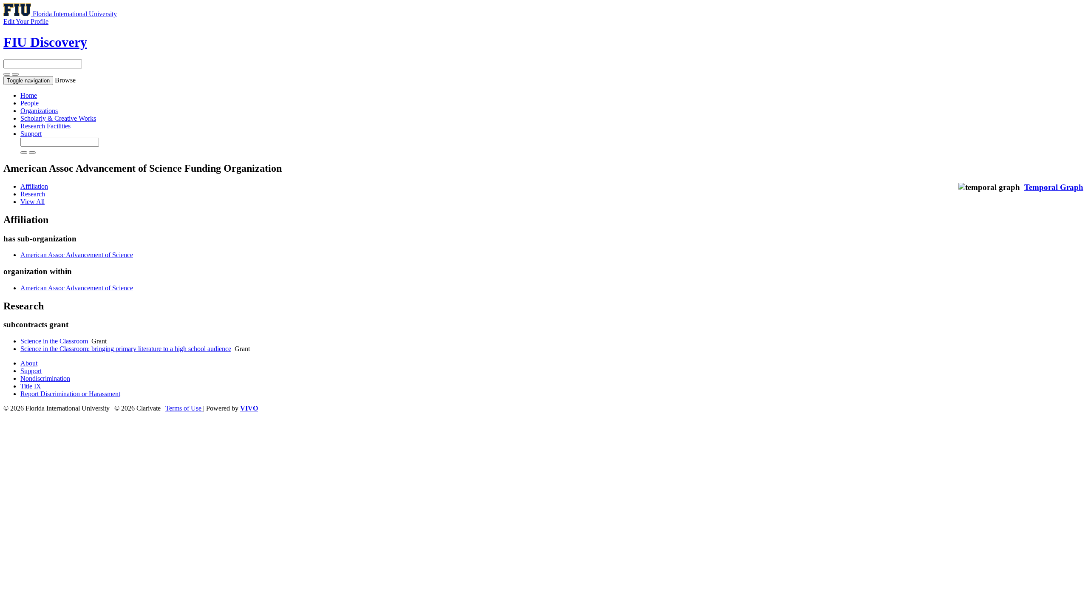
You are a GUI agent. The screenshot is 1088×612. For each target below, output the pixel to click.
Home (28, 95)
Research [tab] (32, 194)
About (28, 363)
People (29, 103)
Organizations (39, 110)
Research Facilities (45, 126)
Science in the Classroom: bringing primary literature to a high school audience (125, 348)
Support (31, 133)
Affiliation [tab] (34, 186)
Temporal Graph (1053, 187)
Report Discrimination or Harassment (70, 393)
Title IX (30, 386)
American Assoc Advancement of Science (76, 254)
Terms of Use (184, 408)
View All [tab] (32, 201)
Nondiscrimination (45, 378)
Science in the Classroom (54, 341)
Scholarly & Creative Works (58, 118)
